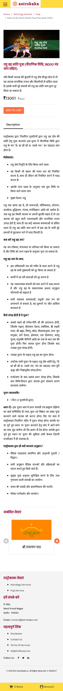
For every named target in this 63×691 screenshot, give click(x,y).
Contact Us (16, 639)
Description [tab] (13, 124)
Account (48, 686)
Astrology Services (22, 14)
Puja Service (17, 590)
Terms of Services (20, 645)
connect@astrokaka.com (24, 620)
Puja (38, 14)
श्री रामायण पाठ (31, 547)
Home (7, 14)
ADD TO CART (14, 110)
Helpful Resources (20, 651)
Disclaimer (16, 633)
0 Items (18, 686)
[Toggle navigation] (10, 2)
